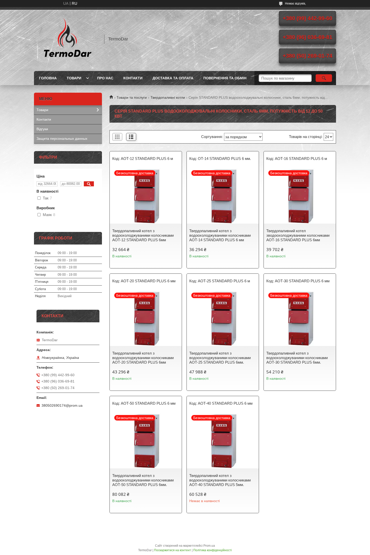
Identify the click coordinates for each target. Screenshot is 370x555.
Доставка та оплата (173, 78)
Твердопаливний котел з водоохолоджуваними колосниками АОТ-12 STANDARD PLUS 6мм (143, 235)
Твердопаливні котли (168, 97)
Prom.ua (209, 545)
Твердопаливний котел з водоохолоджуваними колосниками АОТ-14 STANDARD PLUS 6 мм (220, 235)
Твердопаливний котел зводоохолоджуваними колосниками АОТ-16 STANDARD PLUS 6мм (297, 235)
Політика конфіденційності (212, 550)
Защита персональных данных (61, 138)
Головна (48, 78)
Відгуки (42, 129)
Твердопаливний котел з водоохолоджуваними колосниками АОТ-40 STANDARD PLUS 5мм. (220, 480)
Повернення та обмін (224, 78)
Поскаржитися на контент (172, 550)
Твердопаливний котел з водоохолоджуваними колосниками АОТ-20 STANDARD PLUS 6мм (143, 357)
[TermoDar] (66, 39)
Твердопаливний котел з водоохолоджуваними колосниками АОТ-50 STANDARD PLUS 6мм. (143, 480)
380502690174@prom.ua (62, 405)
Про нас (105, 78)
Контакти (132, 78)
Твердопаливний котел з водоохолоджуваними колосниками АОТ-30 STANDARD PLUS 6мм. (297, 357)
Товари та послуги (132, 97)
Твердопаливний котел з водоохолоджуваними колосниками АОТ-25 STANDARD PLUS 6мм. (220, 357)
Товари (74, 78)
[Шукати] (324, 78)
